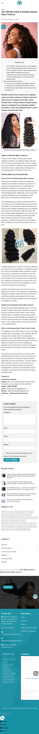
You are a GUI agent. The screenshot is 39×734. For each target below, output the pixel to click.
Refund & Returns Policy (29, 627)
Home (23, 617)
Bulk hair (11, 512)
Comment (7, 412)
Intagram (4, 724)
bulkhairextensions (8, 665)
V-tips (34, 526)
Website (6, 444)
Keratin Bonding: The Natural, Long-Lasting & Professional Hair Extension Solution (21, 494)
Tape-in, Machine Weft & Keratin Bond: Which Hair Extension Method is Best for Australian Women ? (21, 476)
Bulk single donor (19, 512)
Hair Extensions (14, 520)
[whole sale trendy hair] (19, 3)
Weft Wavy (27, 529)
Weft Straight (19, 529)
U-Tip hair (29, 526)
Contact (23, 624)
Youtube (4, 721)
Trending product (20, 526)
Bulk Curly (4, 512)
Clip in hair (12, 515)
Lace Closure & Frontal (8, 523)
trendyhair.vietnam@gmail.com (11, 634)
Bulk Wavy (5, 515)
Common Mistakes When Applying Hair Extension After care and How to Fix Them (20, 482)
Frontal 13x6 (5, 520)
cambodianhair (7, 670)
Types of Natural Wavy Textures (12, 81)
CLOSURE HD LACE (15, 517)
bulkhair (5, 662)
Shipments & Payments (28, 631)
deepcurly (11, 679)
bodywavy (6, 659)
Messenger (5, 728)
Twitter (3, 731)
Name (6, 428)
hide (22, 62)
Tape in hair (11, 526)
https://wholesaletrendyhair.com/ (11, 641)
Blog (3, 9)
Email (6, 436)
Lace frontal (19, 523)
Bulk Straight (29, 512)
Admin (17, 19)
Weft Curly (4, 529)
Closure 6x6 (5, 517)
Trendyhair (34, 708)
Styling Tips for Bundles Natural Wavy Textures (19, 85)
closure (5, 679)
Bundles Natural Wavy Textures (23, 178)
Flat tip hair (26, 517)
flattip (11, 682)
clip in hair (6, 673)
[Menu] (2, 3)
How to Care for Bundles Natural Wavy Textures (19, 83)
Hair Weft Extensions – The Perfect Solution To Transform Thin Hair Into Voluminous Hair (22, 488)
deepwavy (6, 682)
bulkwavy (5, 668)
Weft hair (11, 529)
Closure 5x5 (28, 515)
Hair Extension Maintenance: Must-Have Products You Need (20, 500)
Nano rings (33, 523)
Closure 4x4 (20, 515)
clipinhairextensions (8, 676)
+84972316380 (12, 386)
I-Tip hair (22, 520)
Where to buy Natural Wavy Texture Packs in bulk (20, 88)
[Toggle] (37, 545)
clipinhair (12, 673)
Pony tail (4, 526)
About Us (24, 620)
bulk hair (12, 659)
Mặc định (26, 523)
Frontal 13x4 (33, 517)
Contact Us (8, 90)
